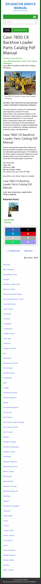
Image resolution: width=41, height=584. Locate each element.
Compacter (7, 324)
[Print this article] (28, 238)
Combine (6, 319)
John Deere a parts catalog (13, 422)
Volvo (5, 545)
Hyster (5, 402)
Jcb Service (7, 412)
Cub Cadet (7, 338)
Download (7, 358)
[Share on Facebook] (12, 230)
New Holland (8, 481)
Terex (5, 521)
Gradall (6, 388)
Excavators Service (10, 363)
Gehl (5, 383)
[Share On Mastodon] (28, 242)
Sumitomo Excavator (11, 506)
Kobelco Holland (9, 442)
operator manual (10, 486)
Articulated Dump (10, 274)
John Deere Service (10, 427)
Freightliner (7, 378)
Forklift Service (9, 373)
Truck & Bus (8, 540)
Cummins (6, 343)
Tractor (6, 525)
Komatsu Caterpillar (11, 447)
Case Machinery (9, 304)
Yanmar (6, 565)
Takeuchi (6, 511)
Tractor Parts (8, 530)
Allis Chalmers (8, 269)
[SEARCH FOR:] (20, 22)
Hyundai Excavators (11, 407)
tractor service (8, 535)
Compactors (8, 329)
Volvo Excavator (9, 550)
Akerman (6, 264)
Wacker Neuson (9, 555)
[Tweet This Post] (28, 230)
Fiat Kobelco (8, 368)
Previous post (14, 251)
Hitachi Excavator (10, 397)
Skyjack (6, 501)
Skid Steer (7, 496)
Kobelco (6, 437)
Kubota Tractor (9, 452)
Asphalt (6, 279)
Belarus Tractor (9, 289)
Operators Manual (10, 491)
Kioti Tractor (8, 432)
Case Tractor (8, 309)
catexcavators (16, 58)
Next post (28, 251)
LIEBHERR (7, 456)
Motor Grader (8, 471)
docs (5, 353)
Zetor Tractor (8, 570)
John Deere (7, 417)
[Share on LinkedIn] (12, 234)
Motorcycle (7, 476)
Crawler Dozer (8, 333)
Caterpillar (7, 314)
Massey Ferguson (10, 461)
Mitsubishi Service (10, 466)
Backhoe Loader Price (11, 284)
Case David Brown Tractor (13, 299)
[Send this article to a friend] (12, 238)
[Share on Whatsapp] (12, 242)
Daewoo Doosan (9, 348)
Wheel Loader (8, 560)
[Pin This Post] (28, 234)
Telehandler (8, 516)
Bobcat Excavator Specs (12, 294)
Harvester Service (10, 392)
